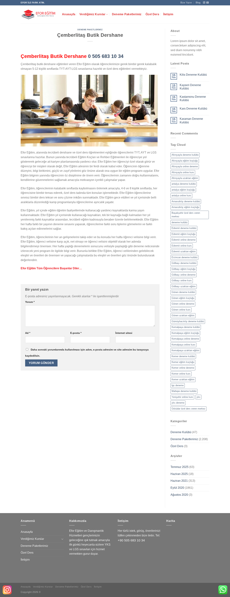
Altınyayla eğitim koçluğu (185, 160)
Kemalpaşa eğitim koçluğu (185, 333)
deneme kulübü (179, 222)
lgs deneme (178, 385)
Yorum (29, 301)
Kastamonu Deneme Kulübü (193, 98)
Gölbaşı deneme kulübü (184, 263)
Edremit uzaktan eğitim (184, 251)
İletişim (168, 14)
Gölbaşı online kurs (182, 280)
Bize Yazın (186, 2)
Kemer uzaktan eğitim (183, 379)
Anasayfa (68, 14)
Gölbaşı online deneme (184, 274)
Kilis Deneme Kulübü (193, 74)
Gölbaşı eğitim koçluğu (184, 269)
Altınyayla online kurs (183, 172)
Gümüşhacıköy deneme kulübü (188, 321)
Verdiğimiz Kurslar (92, 14)
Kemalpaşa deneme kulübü (186, 327)
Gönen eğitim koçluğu (183, 298)
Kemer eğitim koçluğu (183, 362)
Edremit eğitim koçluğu (184, 234)
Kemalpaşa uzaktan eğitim (185, 350)
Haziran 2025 (179, 473)
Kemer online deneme (183, 367)
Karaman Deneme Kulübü (191, 120)
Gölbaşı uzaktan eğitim (184, 286)
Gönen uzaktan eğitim (183, 315)
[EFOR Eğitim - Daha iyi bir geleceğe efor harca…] (39, 14)
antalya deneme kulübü (184, 184)
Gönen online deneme (183, 303)
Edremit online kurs (182, 245)
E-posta (75, 332)
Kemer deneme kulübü (183, 356)
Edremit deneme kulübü (184, 228)
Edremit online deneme (184, 239)
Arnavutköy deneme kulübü (186, 201)
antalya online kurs (181, 195)
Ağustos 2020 (179, 494)
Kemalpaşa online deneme (185, 338)
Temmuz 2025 (179, 466)
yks (198, 397)
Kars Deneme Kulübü (193, 108)
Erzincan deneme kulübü (184, 257)
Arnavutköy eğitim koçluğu (185, 207)
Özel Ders (152, 14)
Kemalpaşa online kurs (183, 344)
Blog (198, 2)
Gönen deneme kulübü (183, 292)
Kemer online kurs (181, 373)
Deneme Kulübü (181, 432)
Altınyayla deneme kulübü (185, 154)
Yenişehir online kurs (182, 397)
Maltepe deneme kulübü (184, 391)
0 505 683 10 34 (105, 56)
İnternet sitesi (123, 332)
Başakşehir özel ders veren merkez (186, 215)
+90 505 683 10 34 (131, 540)
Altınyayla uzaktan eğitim (185, 178)
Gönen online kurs (181, 309)
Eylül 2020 (177, 487)
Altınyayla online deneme (185, 166)
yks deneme (178, 402)
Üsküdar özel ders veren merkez (188, 408)
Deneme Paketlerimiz (127, 14)
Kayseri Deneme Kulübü (190, 87)
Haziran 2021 (179, 480)
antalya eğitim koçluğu (183, 189)
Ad (27, 332)
